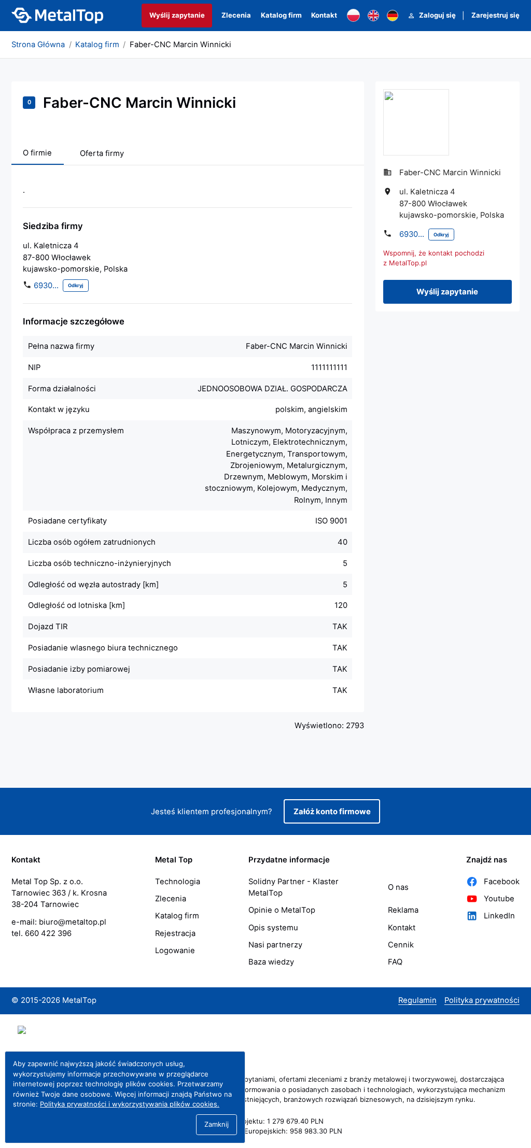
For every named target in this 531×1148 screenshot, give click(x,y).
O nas (398, 887)
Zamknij (216, 1124)
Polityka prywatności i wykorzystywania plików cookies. (129, 1104)
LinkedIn (499, 915)
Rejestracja (175, 933)
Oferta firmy (102, 153)
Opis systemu (273, 927)
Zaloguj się (437, 15)
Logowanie (175, 950)
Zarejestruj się (495, 15)
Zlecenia (236, 15)
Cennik (401, 944)
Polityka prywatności (482, 1000)
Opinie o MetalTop (281, 910)
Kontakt (324, 15)
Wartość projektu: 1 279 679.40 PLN (266, 1121)
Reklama (403, 910)
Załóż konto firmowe (332, 811)
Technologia (177, 881)
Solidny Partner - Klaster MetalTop (293, 887)
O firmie (37, 153)
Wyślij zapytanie (177, 15)
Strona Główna (38, 44)
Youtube (499, 898)
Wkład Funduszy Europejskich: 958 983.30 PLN (265, 1131)
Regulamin (417, 1000)
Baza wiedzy (271, 962)
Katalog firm (281, 15)
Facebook (502, 881)
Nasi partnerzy (275, 944)
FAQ (395, 962)
